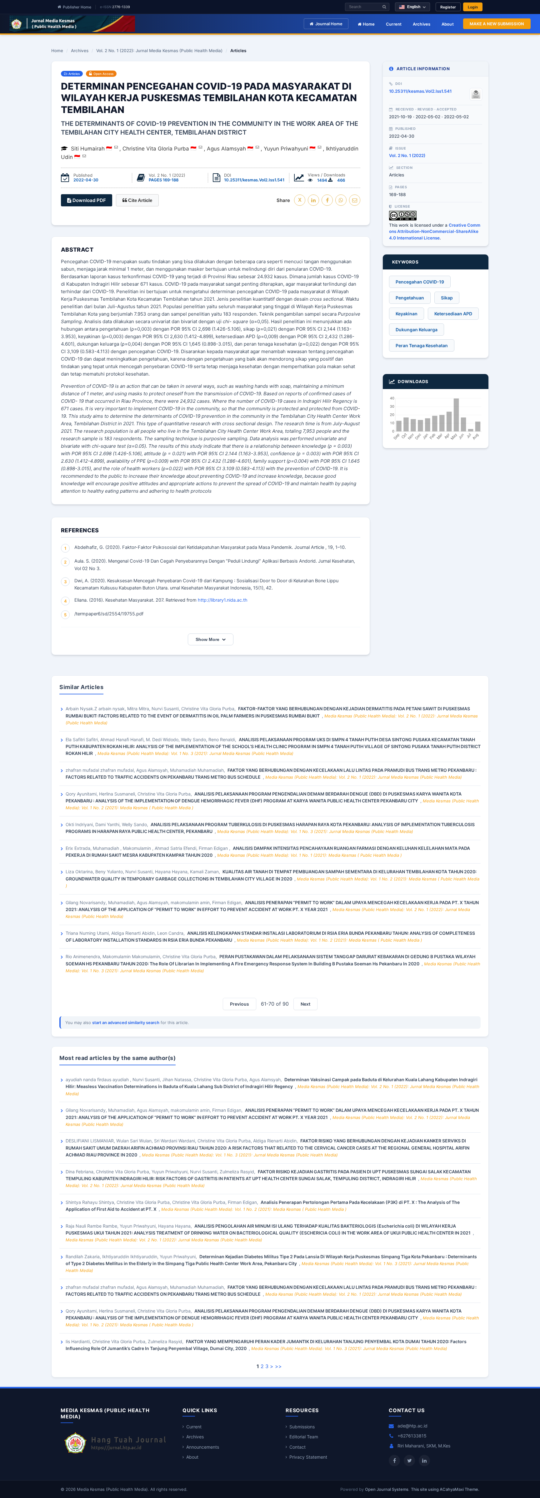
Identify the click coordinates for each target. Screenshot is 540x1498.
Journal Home (328, 23)
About (448, 24)
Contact (297, 1447)
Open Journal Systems (386, 1489)
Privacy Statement (308, 1457)
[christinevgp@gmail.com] (200, 147)
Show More (207, 639)
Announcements (202, 1447)
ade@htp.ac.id (413, 1425)
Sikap (447, 297)
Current (394, 24)
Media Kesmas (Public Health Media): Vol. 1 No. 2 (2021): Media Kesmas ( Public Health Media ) (329, 940)
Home (368, 24)
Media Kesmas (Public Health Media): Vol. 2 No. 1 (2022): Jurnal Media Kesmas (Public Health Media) (363, 777)
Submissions (302, 1426)
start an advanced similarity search (125, 1022)
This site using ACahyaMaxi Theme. (445, 1489)
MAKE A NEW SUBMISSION (497, 23)
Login (473, 7)
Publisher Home (77, 7)
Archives (422, 24)
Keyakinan (407, 313)
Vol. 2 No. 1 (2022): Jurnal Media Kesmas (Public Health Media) (159, 51)
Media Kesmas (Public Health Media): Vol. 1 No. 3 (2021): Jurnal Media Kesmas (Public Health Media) (195, 753)
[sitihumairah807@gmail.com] (116, 147)
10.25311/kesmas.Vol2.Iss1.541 (254, 179)
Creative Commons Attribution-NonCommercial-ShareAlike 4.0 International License (434, 231)
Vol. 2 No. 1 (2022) (407, 155)
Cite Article (139, 200)
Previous (239, 1004)
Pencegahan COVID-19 (420, 281)
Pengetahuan (410, 297)
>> (278, 1366)
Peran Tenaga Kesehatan (422, 345)
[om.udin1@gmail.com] (84, 156)
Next (305, 1004)
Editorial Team (303, 1436)
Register (448, 7)
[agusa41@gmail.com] (257, 147)
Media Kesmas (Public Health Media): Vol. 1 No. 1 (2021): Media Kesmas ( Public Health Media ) (309, 855)
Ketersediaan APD (453, 313)
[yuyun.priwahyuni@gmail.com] (319, 147)
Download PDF (88, 200)
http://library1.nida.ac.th (223, 600)
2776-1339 (121, 7)
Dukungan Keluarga (417, 329)
